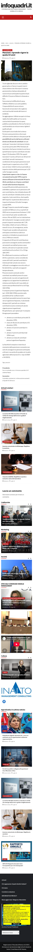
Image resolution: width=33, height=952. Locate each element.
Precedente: (15, 370)
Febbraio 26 (13, 551)
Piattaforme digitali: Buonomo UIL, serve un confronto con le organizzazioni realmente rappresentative (15, 737)
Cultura (5, 672)
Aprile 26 (14, 677)
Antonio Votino (7, 523)
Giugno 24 (13, 607)
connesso (12, 494)
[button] (3, 17)
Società (5, 571)
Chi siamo (5, 888)
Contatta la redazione (8, 892)
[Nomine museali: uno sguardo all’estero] (16, 669)
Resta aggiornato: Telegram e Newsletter (14, 900)
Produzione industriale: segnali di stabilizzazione (14, 575)
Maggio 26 (15, 523)
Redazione (6, 58)
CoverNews (14, 949)
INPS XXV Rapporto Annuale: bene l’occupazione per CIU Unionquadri (12, 865)
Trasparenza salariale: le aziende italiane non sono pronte (16, 520)
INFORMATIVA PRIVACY (9, 896)
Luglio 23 (13, 58)
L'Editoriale (6, 517)
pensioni (7, 362)
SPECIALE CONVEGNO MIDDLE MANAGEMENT (13, 598)
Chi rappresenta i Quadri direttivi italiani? (14, 884)
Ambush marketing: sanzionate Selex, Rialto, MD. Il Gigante (15, 547)
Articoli (4, 880)
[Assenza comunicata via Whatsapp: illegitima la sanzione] (16, 433)
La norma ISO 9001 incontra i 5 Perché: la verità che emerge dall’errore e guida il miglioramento (14, 416)
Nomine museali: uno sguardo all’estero (16, 675)
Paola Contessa (7, 420)
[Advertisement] (16, 30)
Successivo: (15, 378)
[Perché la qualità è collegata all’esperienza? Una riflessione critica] (16, 756)
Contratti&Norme (7, 50)
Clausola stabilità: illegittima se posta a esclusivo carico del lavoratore (14, 478)
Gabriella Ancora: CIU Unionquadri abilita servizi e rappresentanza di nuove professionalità (16, 603)
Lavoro (5, 731)
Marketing (5, 544)
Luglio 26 (15, 420)
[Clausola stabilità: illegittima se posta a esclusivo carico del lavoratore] (16, 464)
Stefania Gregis (7, 677)
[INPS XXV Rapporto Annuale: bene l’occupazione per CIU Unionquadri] (16, 851)
